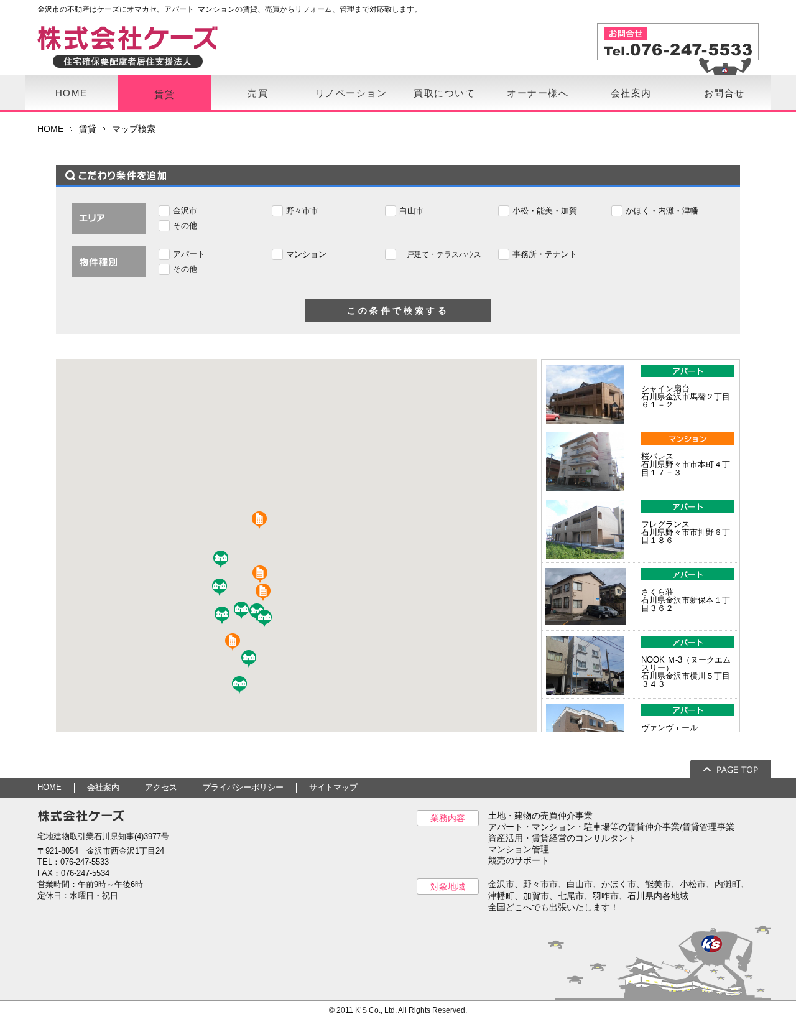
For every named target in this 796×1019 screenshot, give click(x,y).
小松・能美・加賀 (544, 210)
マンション (306, 254)
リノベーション (351, 93)
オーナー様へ (537, 93)
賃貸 (164, 94)
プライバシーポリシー (243, 787)
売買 (258, 93)
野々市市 (302, 210)
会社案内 (631, 93)
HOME (71, 93)
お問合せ (724, 93)
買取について (444, 93)
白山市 (411, 210)
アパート (189, 254)
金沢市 (185, 210)
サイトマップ (333, 787)
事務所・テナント (544, 254)
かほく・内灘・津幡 (662, 210)
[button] (252, 660)
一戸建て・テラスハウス (440, 254)
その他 (185, 225)
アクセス (161, 787)
